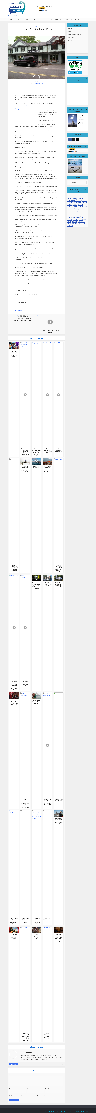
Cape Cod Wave (41, 33)
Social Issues (84, 219)
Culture (69, 204)
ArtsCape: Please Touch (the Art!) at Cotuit (59, 801)
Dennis (75, 204)
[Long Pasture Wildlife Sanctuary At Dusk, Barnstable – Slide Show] (47, 461)
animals (79, 194)
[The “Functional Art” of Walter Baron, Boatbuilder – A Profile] (47, 979)
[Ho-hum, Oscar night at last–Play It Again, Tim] (36, 930)
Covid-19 (85, 202)
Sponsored (49, 19)
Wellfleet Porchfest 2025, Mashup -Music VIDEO (25, 683)
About (56, 19)
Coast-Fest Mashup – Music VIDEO (48, 584)
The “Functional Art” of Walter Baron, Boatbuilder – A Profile (48, 1036)
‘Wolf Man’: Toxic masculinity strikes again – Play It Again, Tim (58, 938)
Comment (11, 1075)
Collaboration (77, 202)
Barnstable (19, 310)
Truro (69, 223)
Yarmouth (70, 225)
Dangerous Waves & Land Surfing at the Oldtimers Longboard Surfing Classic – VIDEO (14, 685)
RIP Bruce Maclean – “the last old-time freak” (14, 936)
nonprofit (70, 215)
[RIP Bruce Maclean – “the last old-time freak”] (14, 930)
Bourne (70, 198)
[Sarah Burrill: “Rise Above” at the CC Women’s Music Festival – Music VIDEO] (47, 745)
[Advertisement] (26, 89)
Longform (17, 19)
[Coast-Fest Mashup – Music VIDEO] (47, 578)
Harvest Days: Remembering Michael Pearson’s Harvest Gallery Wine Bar (14, 920)
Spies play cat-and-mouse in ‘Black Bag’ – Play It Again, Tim (58, 821)
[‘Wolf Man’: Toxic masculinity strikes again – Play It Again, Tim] (58, 930)
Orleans (76, 215)
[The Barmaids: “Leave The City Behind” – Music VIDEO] (47, 394)
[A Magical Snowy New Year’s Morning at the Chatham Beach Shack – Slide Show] (25, 461)
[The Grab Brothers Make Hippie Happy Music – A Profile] (25, 863)
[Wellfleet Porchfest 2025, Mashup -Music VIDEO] (25, 627)
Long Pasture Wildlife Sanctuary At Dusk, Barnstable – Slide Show (47, 470)
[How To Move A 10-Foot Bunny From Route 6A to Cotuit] (58, 578)
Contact (62, 19)
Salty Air (40, 19)
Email (29, 1089)
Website (47, 1089)
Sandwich (84, 217)
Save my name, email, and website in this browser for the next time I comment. (31, 1096)
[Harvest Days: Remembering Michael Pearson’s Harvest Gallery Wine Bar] (14, 863)
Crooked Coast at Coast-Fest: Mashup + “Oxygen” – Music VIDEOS (25, 451)
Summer (76, 221)
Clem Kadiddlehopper (22, 105)
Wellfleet (75, 223)
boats (76, 196)
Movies (83, 210)
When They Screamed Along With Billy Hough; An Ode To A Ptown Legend (36, 452)
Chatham (70, 202)
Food (86, 206)
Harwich (70, 208)
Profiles (70, 217)
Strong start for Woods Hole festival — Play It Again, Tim (14, 702)
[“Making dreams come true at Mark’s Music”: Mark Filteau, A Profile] (58, 511)
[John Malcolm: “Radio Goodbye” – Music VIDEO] (58, 394)
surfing (81, 221)
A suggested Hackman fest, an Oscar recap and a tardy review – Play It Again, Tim (25, 1037)
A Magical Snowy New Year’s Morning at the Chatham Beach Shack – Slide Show (25, 470)
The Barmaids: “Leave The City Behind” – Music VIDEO (48, 450)
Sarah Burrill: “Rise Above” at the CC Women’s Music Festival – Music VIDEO (48, 802)
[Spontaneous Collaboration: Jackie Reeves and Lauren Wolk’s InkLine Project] (36, 863)
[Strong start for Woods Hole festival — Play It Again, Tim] (14, 695)
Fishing (81, 206)
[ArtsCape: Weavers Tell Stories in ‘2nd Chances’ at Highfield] (14, 511)
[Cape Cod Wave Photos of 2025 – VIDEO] (36, 461)
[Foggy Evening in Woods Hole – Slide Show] (36, 695)
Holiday (75, 208)
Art (83, 194)
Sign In (76, 19)
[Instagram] (77, 139)
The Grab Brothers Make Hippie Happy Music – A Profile (25, 919)
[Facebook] (70, 139)
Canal (81, 198)
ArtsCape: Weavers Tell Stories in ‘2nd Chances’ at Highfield (14, 568)
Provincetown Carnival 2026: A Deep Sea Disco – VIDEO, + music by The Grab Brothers (14, 353)
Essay (69, 206)
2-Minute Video (71, 194)
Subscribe (69, 19)
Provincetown (77, 217)
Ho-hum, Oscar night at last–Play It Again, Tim (36, 936)
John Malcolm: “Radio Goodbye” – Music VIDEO (59, 450)
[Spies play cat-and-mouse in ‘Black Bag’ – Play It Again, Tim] (58, 813)
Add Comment (32, 33)
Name (11, 1089)
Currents (33, 19)
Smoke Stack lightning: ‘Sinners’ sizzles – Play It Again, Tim (47, 919)
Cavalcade (80, 200)
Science (77, 219)
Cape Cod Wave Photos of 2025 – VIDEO (36, 468)
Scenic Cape (71, 219)
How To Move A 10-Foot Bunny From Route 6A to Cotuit (58, 584)
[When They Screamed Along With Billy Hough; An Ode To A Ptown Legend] (36, 394)
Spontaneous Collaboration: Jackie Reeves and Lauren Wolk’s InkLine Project (36, 920)
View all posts (14, 1064)
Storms (69, 221)
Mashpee (77, 210)
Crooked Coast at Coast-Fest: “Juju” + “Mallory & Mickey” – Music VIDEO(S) (36, 585)
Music (69, 213)
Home (10, 19)
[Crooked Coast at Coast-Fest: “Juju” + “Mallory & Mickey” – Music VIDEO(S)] (36, 578)
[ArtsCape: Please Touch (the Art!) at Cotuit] (58, 745)
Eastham (81, 204)
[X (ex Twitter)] (73, 139)
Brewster (76, 198)
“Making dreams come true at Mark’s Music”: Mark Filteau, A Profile (58, 569)
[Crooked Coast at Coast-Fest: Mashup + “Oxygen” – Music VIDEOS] (25, 394)
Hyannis (81, 208)
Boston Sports (83, 196)
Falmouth (75, 206)
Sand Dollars (25, 19)
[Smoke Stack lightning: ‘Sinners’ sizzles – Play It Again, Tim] (47, 863)
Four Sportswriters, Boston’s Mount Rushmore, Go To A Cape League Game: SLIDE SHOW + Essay (25, 803)
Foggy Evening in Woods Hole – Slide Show (36, 702)
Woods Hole (82, 223)
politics (81, 215)
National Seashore (77, 213)
